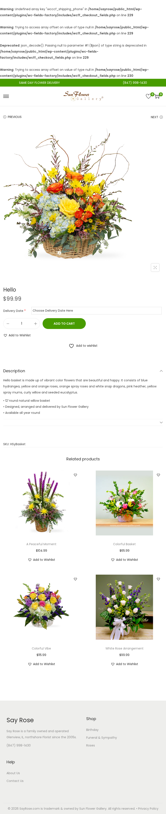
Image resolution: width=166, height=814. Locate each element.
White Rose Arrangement (124, 648)
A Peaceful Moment (41, 544)
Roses (90, 745)
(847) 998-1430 (18, 745)
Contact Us (15, 781)
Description (14, 371)
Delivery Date (14, 311)
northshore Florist (38, 737)
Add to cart (64, 323)
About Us (13, 773)
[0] (148, 96)
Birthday (92, 730)
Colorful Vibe (41, 648)
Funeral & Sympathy (101, 737)
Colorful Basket (124, 544)
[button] (17, 335)
